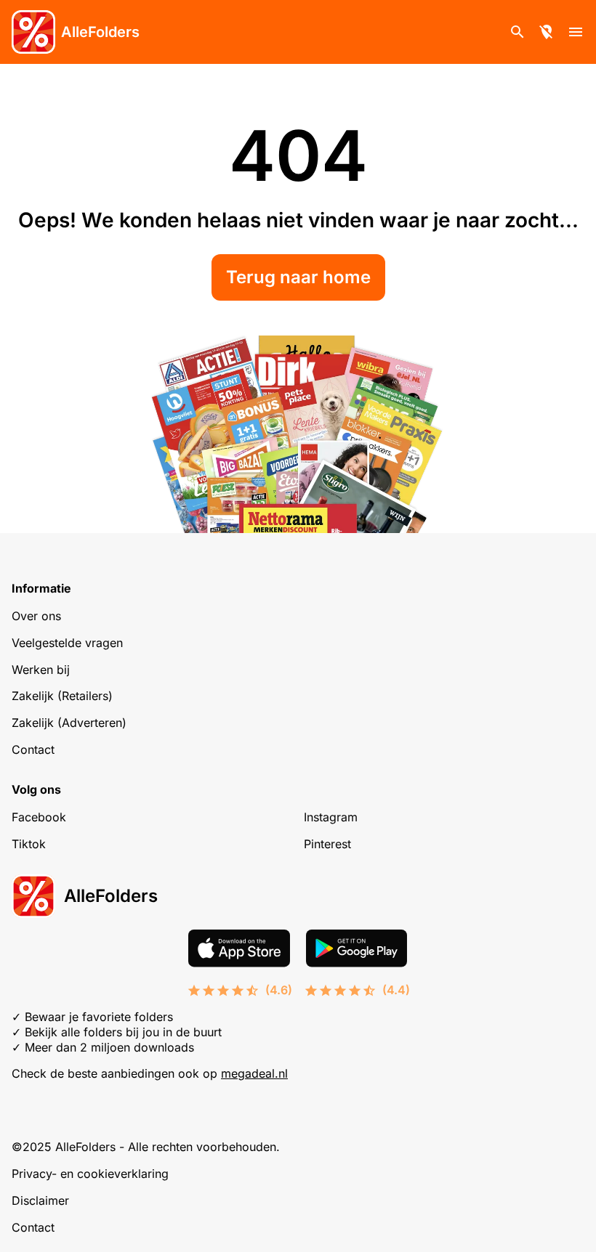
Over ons (36, 616)
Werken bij (41, 669)
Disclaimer (40, 1200)
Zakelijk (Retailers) (62, 695)
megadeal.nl (254, 1073)
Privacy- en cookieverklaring (90, 1173)
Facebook (39, 817)
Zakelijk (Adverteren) (69, 722)
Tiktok (29, 844)
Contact (33, 749)
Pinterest (327, 844)
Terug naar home (298, 277)
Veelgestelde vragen (67, 642)
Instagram (331, 817)
